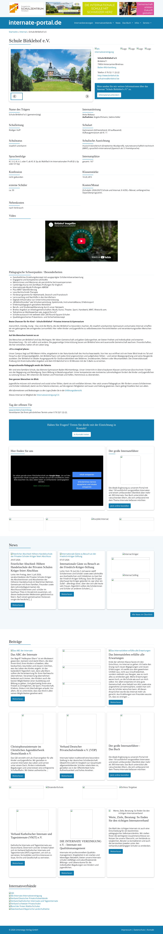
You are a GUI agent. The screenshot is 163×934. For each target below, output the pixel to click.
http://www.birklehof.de (108, 75)
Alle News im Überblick (142, 614)
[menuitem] (17, 96)
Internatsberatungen (83, 23)
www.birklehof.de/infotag (20, 410)
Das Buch (126, 23)
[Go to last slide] (14, 96)
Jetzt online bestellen (119, 506)
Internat (23, 32)
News (118, 23)
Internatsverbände (103, 23)
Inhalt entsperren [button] (87, 474)
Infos (137, 23)
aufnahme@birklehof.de (108, 78)
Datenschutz (139, 929)
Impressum (126, 929)
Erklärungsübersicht (73, 390)
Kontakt (150, 929)
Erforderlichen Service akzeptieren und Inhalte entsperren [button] (87, 484)
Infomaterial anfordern (109, 95)
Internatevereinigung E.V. (48, 395)
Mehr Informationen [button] (41, 486)
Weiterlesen (17, 605)
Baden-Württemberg (107, 67)
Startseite (13, 32)
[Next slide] (87, 96)
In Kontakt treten (81, 434)
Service (146, 23)
